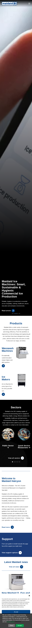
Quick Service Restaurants (24, 447)
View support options (10, 552)
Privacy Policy (11, 621)
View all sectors (14, 458)
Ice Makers (6, 378)
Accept (16, 612)
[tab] (12, 313)
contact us (13, 425)
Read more (6, 527)
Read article (6, 310)
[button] (29, 596)
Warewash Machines (8, 349)
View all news (14, 567)
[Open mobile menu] (29, 3)
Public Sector (8, 446)
